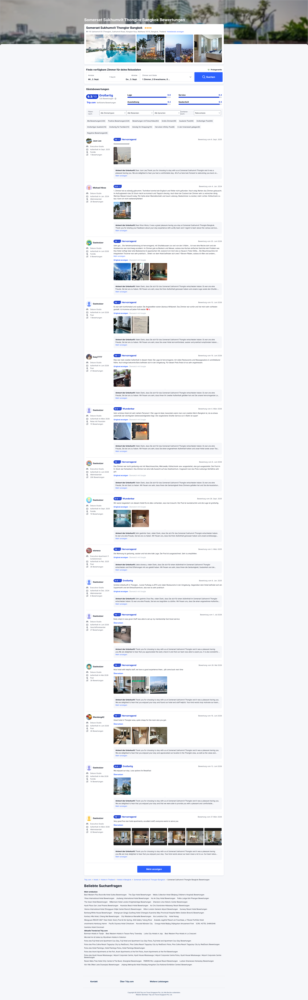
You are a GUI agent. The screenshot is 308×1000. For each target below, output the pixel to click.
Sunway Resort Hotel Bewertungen (193, 909)
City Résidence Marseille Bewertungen (136, 916)
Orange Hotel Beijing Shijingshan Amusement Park (174, 924)
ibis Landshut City (160, 916)
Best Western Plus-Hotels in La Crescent (180, 933)
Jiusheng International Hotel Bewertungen (132, 898)
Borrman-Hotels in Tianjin (94, 933)
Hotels (95, 880)
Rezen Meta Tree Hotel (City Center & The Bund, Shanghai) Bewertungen (113, 961)
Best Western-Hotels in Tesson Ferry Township (124, 933)
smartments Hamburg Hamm (95, 924)
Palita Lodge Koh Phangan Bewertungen (193, 898)
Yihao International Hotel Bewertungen (99, 898)
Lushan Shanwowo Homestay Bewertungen (197, 961)
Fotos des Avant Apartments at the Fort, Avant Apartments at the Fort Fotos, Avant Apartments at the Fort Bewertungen (131, 952)
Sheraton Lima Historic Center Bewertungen (170, 902)
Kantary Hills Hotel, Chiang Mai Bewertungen (101, 916)
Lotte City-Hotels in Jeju (153, 933)
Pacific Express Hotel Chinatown (121, 924)
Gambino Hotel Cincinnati (94, 927)
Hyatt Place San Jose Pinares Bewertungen (101, 905)
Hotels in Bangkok (124, 880)
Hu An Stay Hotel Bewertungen (163, 898)
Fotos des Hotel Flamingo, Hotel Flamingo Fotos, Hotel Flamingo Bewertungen (114, 948)
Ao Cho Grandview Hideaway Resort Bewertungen (169, 905)
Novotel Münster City (144, 924)
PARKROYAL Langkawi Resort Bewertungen (161, 961)
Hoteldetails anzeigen (175, 32)
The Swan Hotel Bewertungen (96, 902)
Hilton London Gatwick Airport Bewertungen (160, 909)
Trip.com (87, 880)
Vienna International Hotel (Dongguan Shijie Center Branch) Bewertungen (112, 909)
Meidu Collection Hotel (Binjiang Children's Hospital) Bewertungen (178, 895)
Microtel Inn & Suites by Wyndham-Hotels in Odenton (105, 937)
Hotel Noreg (174, 916)
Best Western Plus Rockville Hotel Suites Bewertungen (105, 895)
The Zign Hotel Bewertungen (139, 895)
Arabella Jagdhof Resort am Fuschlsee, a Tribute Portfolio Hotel (179, 920)
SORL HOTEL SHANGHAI (205, 924)
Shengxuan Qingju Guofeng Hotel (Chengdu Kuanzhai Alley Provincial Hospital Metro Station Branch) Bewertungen (159, 913)
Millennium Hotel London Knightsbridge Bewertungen (130, 902)
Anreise (91, 75)
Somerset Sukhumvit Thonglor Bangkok (149, 880)
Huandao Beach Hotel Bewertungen (134, 905)
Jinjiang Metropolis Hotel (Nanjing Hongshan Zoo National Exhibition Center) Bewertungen (156, 965)
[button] (249, 4)
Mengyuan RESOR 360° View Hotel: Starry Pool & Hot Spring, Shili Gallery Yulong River (118, 920)
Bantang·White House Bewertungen (98, 913)
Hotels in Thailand (108, 880)
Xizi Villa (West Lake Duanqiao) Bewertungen (101, 965)
